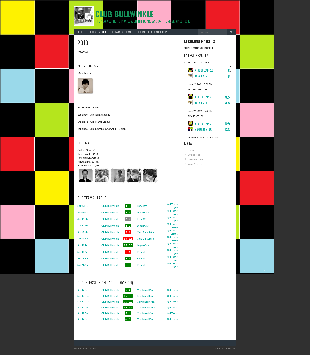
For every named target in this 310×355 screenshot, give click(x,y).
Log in (191, 149)
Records (91, 32)
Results (102, 32)
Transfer (130, 32)
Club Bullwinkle (124, 13)
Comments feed (196, 159)
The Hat (141, 32)
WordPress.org (195, 164)
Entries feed (194, 154)
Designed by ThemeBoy (225, 348)
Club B (81, 32)
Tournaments (116, 32)
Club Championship (157, 32)
